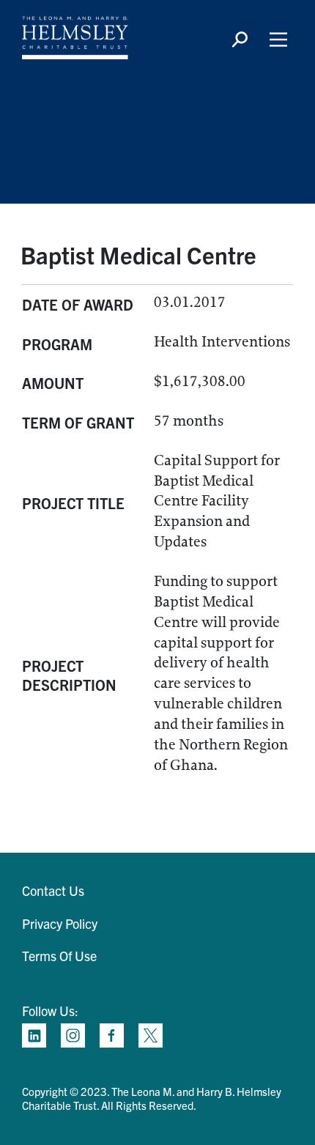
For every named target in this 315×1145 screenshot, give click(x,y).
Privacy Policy (59, 923)
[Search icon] (239, 40)
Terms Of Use (59, 955)
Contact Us (53, 890)
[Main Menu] (278, 39)
